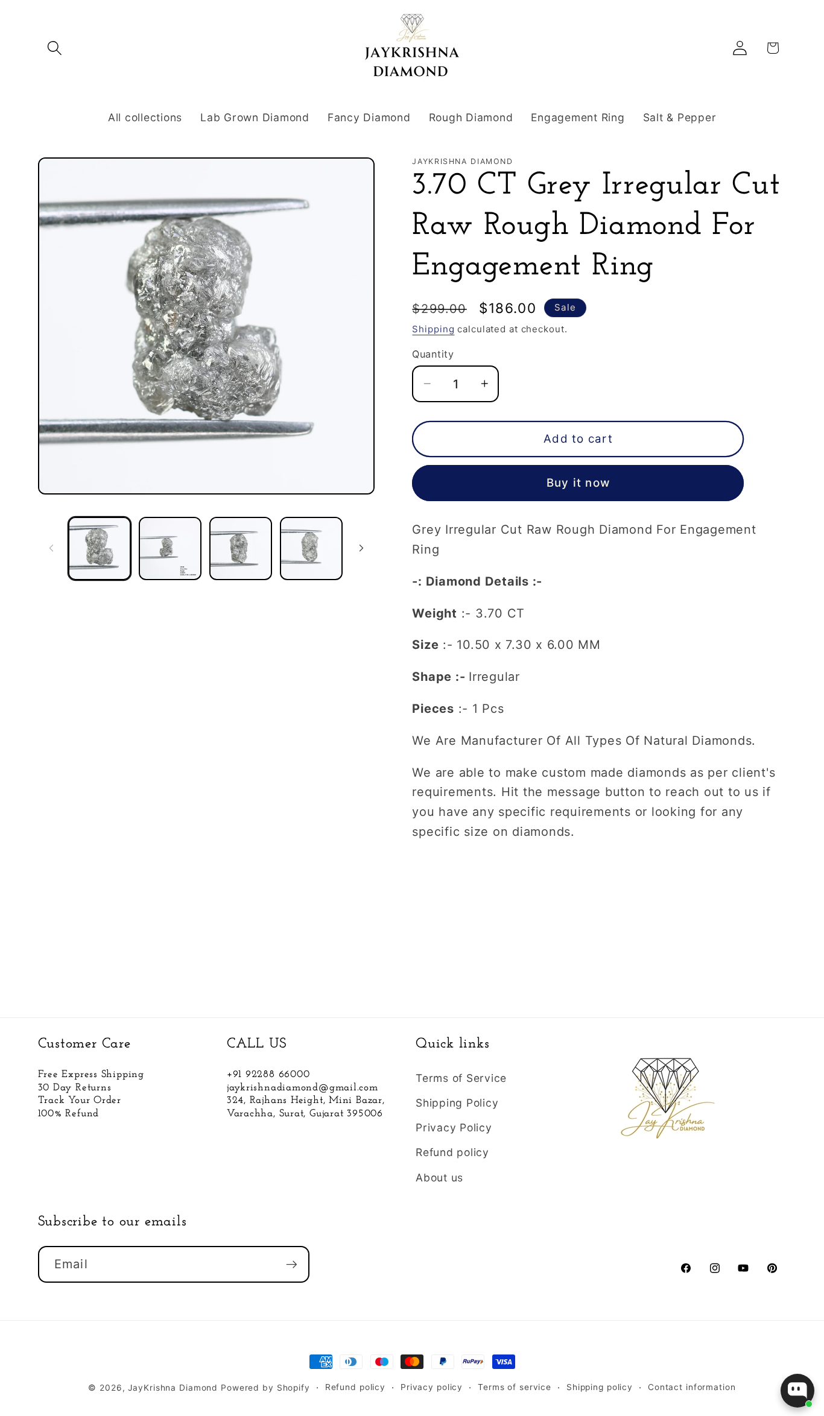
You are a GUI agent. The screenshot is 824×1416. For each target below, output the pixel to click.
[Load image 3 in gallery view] (240, 548)
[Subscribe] (291, 1264)
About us (439, 1177)
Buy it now (578, 483)
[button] (54, 48)
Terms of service (514, 1387)
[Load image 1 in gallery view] (99, 548)
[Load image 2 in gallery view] (170, 548)
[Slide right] (361, 548)
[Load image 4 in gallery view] (311, 548)
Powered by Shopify (265, 1387)
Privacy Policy (454, 1127)
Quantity (433, 354)
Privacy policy (432, 1387)
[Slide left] (51, 548)
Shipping (433, 329)
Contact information (692, 1387)
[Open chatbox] (797, 1391)
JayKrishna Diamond (173, 1387)
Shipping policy (599, 1387)
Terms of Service (461, 1078)
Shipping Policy (457, 1102)
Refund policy (452, 1152)
